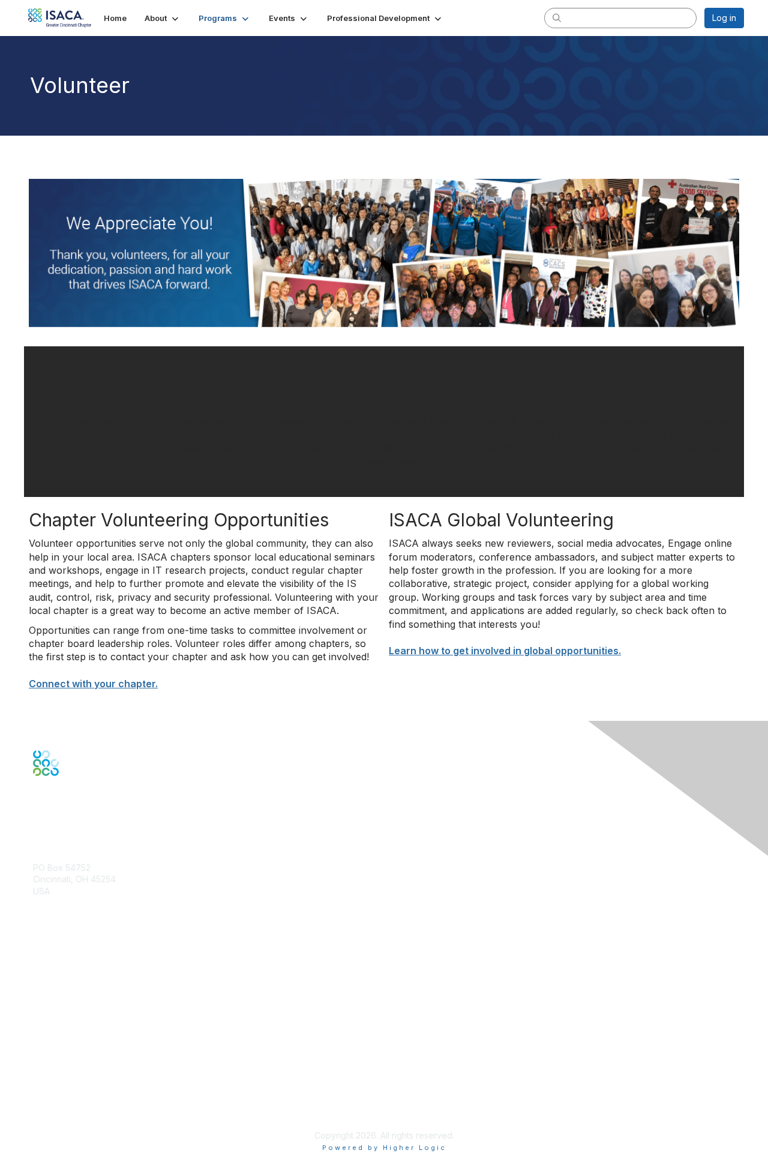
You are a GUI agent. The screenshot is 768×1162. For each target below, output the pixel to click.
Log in (724, 18)
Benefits (49, 972)
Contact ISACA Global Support (93, 1001)
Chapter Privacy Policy (78, 1117)
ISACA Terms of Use (73, 1088)
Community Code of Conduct (90, 1064)
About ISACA (58, 1052)
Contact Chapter (65, 908)
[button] (163, 18)
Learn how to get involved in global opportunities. (505, 651)
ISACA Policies (61, 1076)
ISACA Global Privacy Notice (89, 1100)
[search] (556, 17)
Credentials (55, 983)
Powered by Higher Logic (384, 1147)
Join (41, 960)
